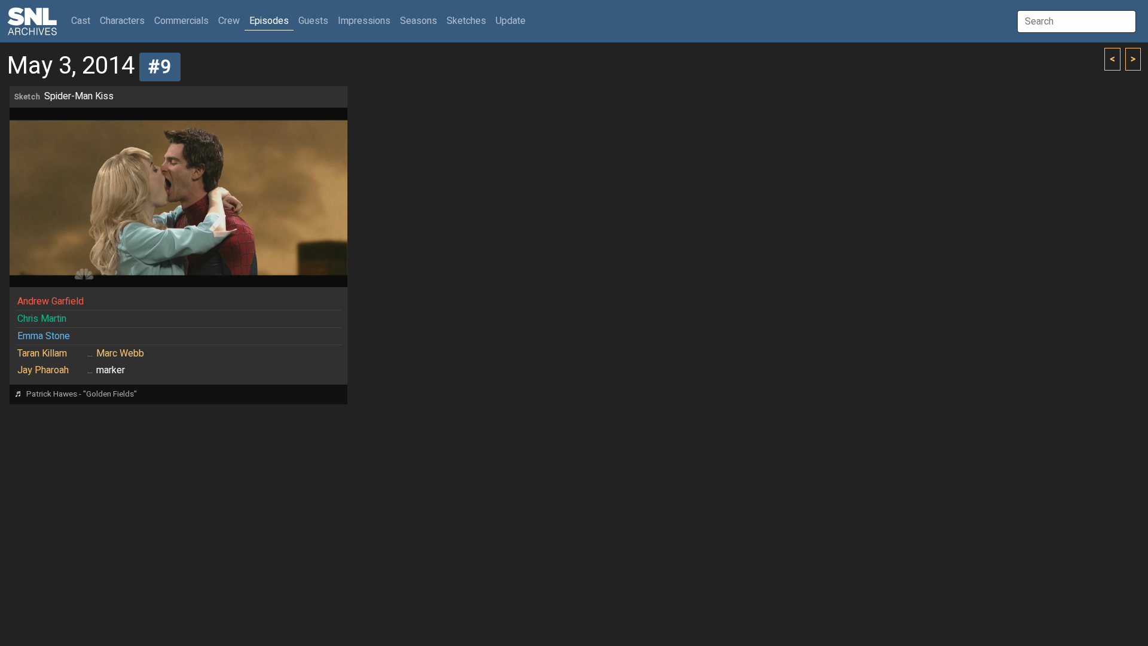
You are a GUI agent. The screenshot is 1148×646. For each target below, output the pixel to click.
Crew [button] (229, 21)
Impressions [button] (364, 21)
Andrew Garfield (50, 301)
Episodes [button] (269, 21)
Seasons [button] (418, 21)
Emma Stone (43, 336)
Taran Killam (42, 353)
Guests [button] (313, 21)
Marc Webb (120, 353)
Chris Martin (41, 319)
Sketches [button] (466, 21)
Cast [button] (83, 20)
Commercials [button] (181, 21)
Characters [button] (122, 21)
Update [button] (511, 21)
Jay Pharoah (43, 370)
